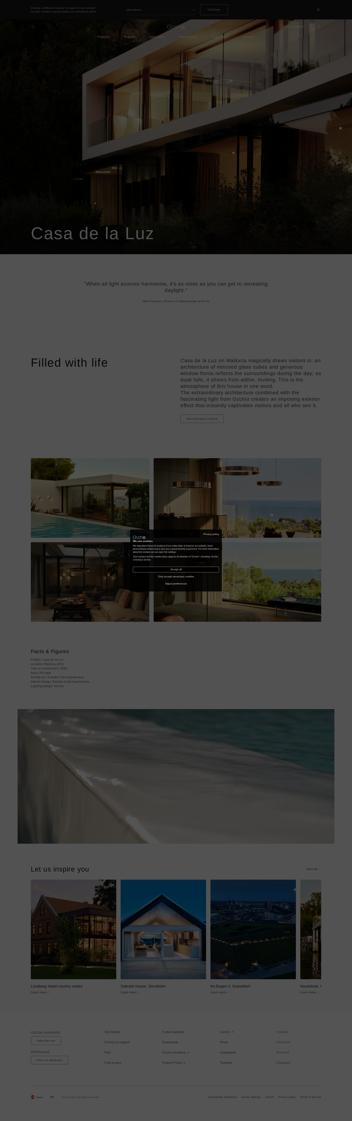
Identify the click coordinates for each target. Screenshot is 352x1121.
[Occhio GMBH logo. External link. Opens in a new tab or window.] (139, 537)
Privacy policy (211, 534)
